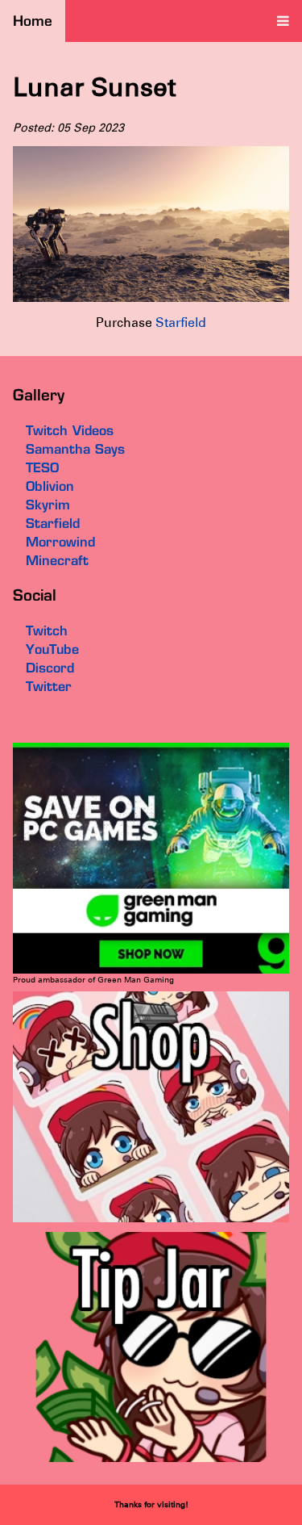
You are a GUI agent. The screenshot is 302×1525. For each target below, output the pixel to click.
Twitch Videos (70, 430)
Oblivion (50, 486)
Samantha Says (75, 449)
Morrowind (60, 542)
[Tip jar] (151, 1459)
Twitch (47, 630)
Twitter (49, 686)
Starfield (180, 322)
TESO (42, 467)
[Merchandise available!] (151, 1219)
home (32, 20)
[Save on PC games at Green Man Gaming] (151, 970)
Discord (50, 668)
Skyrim (48, 504)
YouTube (52, 649)
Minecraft (57, 560)
